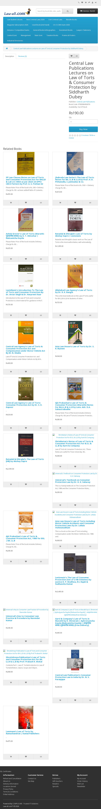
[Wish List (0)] (82, 2)
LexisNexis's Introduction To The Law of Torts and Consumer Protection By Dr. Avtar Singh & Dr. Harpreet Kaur (24, 292)
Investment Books (65, 30)
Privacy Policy (8, 789)
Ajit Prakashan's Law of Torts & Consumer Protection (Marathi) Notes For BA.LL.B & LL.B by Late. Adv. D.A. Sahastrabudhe (74, 406)
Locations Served (9, 786)
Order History (82, 781)
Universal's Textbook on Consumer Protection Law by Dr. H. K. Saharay (72, 481)
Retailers (55, 784)
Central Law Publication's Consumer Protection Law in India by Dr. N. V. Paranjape (73, 677)
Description (9, 56)
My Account (81, 778)
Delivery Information (10, 784)
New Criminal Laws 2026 (35, 19)
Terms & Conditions (10, 792)
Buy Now (83, 129)
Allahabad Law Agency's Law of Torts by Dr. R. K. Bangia (73, 291)
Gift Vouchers (57, 781)
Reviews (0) (22, 56)
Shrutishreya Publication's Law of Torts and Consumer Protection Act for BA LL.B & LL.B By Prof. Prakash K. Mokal (25, 659)
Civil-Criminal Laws (55, 19)
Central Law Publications (86, 102)
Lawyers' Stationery (83, 30)
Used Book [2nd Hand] (40, 25)
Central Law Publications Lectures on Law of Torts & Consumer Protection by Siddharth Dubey (48, 48)
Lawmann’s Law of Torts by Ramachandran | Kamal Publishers (22, 732)
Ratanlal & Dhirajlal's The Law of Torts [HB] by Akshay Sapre (25, 460)
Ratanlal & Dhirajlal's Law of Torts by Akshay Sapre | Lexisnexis (73, 234)
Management (26, 35)
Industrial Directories (15, 40)
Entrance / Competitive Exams (18, 30)
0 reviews (84, 135)
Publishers (56, 778)
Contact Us (32, 778)
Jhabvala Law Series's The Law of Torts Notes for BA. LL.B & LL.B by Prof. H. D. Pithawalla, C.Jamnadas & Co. (74, 179)
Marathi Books (71, 19)
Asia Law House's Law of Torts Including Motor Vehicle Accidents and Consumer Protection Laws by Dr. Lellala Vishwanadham (75, 524)
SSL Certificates (5, 771)
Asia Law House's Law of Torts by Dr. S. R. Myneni (74, 347)
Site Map (31, 781)
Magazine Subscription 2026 (17, 25)
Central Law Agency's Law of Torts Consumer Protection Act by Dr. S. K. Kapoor (24, 404)
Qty (70, 117)
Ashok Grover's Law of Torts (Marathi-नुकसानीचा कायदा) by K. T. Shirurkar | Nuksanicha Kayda (25, 235)
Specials (55, 786)
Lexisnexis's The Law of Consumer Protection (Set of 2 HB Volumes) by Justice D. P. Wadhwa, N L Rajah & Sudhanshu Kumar (73, 580)
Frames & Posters (68, 35)
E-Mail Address (8, 794)
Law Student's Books (14, 19)
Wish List (80, 784)
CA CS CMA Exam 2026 (61, 25)
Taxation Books (52, 35)
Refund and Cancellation (12, 778)
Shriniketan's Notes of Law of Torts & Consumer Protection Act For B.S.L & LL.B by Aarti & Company (74, 443)
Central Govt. (12, 35)
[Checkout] (89, 2)
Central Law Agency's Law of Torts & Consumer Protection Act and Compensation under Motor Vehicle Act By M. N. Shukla (25, 349)
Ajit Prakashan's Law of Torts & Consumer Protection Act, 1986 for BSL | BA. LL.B (25, 538)
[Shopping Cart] (86, 2)
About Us (6, 781)
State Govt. (39, 35)
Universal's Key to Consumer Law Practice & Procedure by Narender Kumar (23, 618)
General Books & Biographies (44, 30)
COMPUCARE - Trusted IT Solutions (25, 804)
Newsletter (81, 786)
